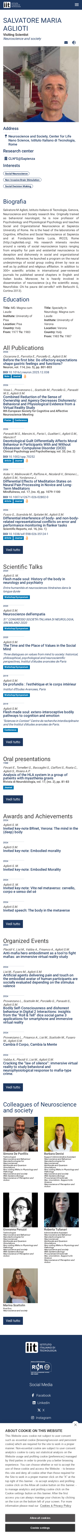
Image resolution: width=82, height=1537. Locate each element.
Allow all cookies (40, 1518)
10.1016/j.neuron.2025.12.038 (26, 372)
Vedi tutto (13, 550)
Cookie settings (40, 1527)
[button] (66, 43)
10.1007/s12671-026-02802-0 (25, 497)
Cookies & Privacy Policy (55, 1505)
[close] (75, 1424)
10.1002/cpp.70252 (19, 456)
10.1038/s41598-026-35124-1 (25, 534)
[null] (74, 43)
